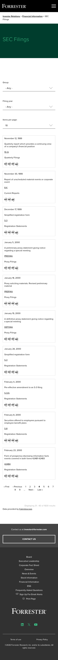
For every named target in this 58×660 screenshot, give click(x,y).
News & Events (29, 573)
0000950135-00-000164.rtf (10, 339)
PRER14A (8, 291)
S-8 (5, 428)
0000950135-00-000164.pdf (6, 339)
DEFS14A (8, 327)
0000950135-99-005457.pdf (6, 199)
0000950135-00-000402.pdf (6, 405)
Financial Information (32, 16)
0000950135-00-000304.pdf (6, 372)
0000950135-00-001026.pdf (6, 476)
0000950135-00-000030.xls (13, 268)
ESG (29, 586)
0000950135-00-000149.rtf (10, 303)
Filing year (8, 101)
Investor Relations (11, 16)
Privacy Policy (42, 639)
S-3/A (7, 393)
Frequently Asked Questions (29, 590)
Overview (29, 569)
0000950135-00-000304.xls (13, 372)
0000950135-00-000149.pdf (6, 303)
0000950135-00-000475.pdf (6, 440)
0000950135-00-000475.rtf (10, 440)
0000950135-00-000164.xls (13, 339)
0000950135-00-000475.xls (13, 440)
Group (5, 82)
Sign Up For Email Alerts (30, 594)
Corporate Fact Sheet (29, 565)
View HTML (17, 164)
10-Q (6, 152)
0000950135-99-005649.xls (13, 232)
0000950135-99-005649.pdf (6, 232)
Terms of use (15, 639)
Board (29, 556)
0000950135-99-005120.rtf (10, 164)
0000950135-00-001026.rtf (10, 476)
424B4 (7, 464)
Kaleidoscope (25, 509)
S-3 (5, 220)
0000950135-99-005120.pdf (6, 164)
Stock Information (29, 577)
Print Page (31, 598)
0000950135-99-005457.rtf (10, 199)
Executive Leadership (29, 561)
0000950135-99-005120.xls (13, 164)
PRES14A (8, 256)
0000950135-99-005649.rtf (10, 232)
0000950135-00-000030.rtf (10, 268)
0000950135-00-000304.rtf (10, 372)
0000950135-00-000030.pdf (6, 268)
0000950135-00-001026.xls (13, 476)
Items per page (10, 119)
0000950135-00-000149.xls (13, 303)
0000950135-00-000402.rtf (10, 405)
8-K (6, 187)
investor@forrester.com (35, 529)
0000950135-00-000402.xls (13, 405)
